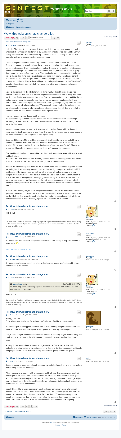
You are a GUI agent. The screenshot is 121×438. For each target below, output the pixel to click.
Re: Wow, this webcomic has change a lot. (27, 206)
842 (91, 219)
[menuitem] (20, 19)
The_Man (89, 42)
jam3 (87, 358)
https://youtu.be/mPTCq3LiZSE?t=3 (18, 249)
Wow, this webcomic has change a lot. (29, 33)
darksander (90, 326)
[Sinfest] (27, 7)
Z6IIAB (88, 218)
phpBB (52, 422)
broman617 (90, 234)
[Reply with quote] (79, 43)
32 (91, 258)
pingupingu (90, 256)
